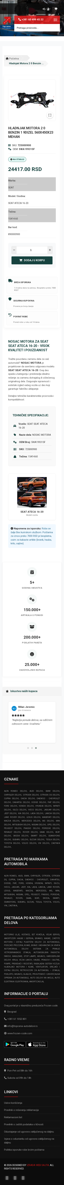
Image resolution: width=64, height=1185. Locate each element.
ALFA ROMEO (10, 876)
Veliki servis (52, 934)
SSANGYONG (10, 902)
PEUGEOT (35, 894)
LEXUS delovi (33, 817)
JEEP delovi (10, 813)
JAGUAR (15, 887)
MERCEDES (41, 891)
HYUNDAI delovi (43, 806)
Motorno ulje (12, 934)
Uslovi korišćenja (13, 1102)
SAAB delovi (46, 832)
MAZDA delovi (11, 821)
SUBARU (21, 902)
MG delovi (48, 821)
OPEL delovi (53, 824)
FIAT (15, 883)
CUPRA (12, 879)
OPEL (27, 894)
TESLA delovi (52, 839)
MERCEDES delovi (31, 821)
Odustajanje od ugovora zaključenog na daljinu (29, 1131)
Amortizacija (36, 981)
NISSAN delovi (39, 824)
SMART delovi (38, 836)
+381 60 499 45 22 (32, 19)
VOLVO (56, 902)
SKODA (46, 898)
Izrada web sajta (38, 1165)
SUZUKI (30, 902)
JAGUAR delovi (52, 810)
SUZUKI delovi (37, 839)
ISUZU (56, 883)
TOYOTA (47, 902)
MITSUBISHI (9, 894)
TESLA (39, 902)
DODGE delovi (39, 802)
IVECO (7, 887)
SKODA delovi (20, 836)
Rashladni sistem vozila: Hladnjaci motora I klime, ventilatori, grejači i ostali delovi (32, 967)
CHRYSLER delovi (12, 795)
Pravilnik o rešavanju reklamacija (21, 1110)
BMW (26, 876)
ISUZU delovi (19, 810)
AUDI (20, 876)
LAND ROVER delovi (14, 817)
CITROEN (46, 876)
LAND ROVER (53, 887)
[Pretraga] (55, 27)
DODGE (7, 883)
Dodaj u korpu (34, 260)
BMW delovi (52, 791)
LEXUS (7, 891)
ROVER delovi (30, 832)
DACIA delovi (28, 798)
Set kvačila (38, 934)
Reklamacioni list (13, 1117)
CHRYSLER (35, 876)
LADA (34, 887)
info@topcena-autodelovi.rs (22, 1026)
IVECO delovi (35, 810)
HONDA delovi (26, 806)
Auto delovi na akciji (41, 978)
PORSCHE (55, 894)
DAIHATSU (54, 879)
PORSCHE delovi (50, 828)
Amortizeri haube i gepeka (18, 938)
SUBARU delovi (20, 839)
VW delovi (43, 843)
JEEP (23, 887)
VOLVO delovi (29, 843)
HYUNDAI (39, 883)
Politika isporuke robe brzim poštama (24, 1149)
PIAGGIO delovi (32, 828)
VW (5, 905)
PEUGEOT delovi (12, 828)
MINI (57, 891)
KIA (28, 887)
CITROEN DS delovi (49, 795)
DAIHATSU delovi (21, 802)
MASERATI (18, 891)
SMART (56, 898)
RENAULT (8, 898)
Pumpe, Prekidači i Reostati (18, 964)
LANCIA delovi (52, 813)
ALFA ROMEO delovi (15, 791)
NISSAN (19, 894)
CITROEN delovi (31, 795)
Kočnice (26, 934)
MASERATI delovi (50, 817)
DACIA (20, 879)
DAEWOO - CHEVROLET (36, 879)
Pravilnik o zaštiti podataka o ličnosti (23, 1124)
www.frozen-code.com (19, 1033)
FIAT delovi (53, 802)
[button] (28, 748)
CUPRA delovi (11, 798)
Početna (14, 58)
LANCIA (41, 887)
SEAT (37, 898)
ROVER (19, 898)
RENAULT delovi (12, 832)
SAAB (28, 898)
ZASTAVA (12, 905)
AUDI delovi (36, 791)
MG (50, 891)
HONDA (29, 883)
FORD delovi (10, 806)
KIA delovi (23, 813)
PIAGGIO (45, 894)
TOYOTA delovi (12, 843)
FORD (21, 883)
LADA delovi (37, 813)
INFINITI (48, 883)
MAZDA (29, 891)
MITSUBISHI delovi (21, 824)
